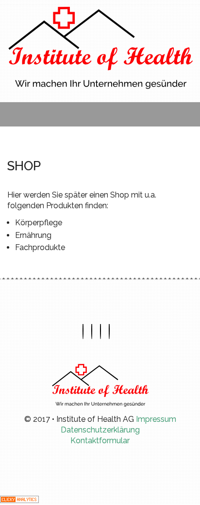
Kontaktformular (100, 440)
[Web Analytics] (19, 498)
